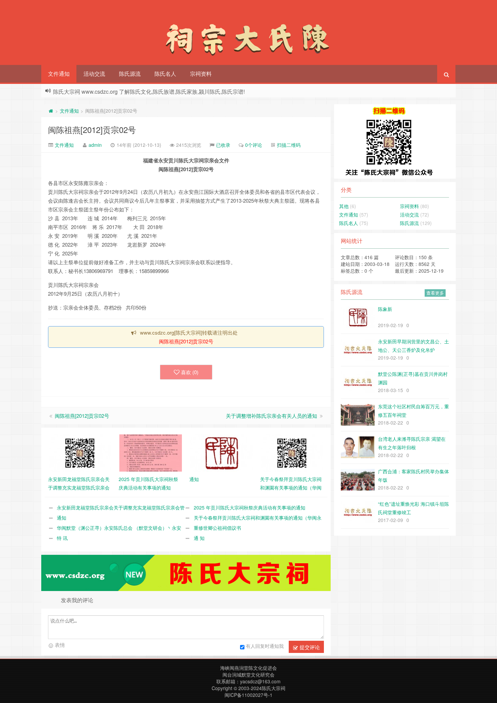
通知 (61, 517)
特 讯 (62, 538)
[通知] (221, 452)
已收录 (223, 144)
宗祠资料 (201, 73)
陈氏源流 (130, 73)
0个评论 (253, 144)
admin (95, 144)
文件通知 (59, 73)
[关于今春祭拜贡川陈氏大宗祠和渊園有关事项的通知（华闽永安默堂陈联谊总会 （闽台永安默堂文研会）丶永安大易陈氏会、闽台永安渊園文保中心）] (292, 452)
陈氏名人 (165, 73)
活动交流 (94, 73)
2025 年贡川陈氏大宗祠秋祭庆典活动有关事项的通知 (249, 507)
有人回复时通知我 (265, 645)
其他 (344, 206)
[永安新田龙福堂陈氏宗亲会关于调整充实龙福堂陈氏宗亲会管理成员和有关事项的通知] (80, 452)
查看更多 (435, 293)
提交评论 (309, 647)
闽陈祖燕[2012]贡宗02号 (92, 129)
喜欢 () (189, 372)
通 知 (199, 538)
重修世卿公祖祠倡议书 (217, 527)
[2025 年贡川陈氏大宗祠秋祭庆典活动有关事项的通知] (150, 452)
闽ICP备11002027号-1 (248, 694)
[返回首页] (50, 110)
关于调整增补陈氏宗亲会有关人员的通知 (271, 415)
